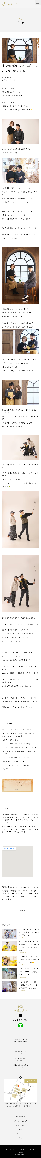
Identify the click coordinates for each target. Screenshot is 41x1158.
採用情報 (20, 1152)
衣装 (20, 1129)
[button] (38, 2)
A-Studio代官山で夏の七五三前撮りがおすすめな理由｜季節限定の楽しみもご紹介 (29, 946)
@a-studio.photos (20, 1030)
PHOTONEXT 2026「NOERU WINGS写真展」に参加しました (29, 971)
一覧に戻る (19, 910)
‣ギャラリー (6, 769)
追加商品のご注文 (20, 1052)
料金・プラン (20, 1125)
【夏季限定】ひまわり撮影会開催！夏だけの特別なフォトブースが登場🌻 (29, 959)
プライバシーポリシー (12, 1149)
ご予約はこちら (20, 1059)
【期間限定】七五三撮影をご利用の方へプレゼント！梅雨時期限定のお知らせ (29, 985)
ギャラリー (20, 1133)
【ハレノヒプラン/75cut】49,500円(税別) (17, 729)
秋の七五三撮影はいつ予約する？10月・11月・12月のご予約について (29, 932)
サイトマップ (24, 1149)
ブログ (20, 1138)
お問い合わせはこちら (20, 1065)
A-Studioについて (20, 1116)
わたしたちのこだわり (20, 1121)
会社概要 (32, 1149)
